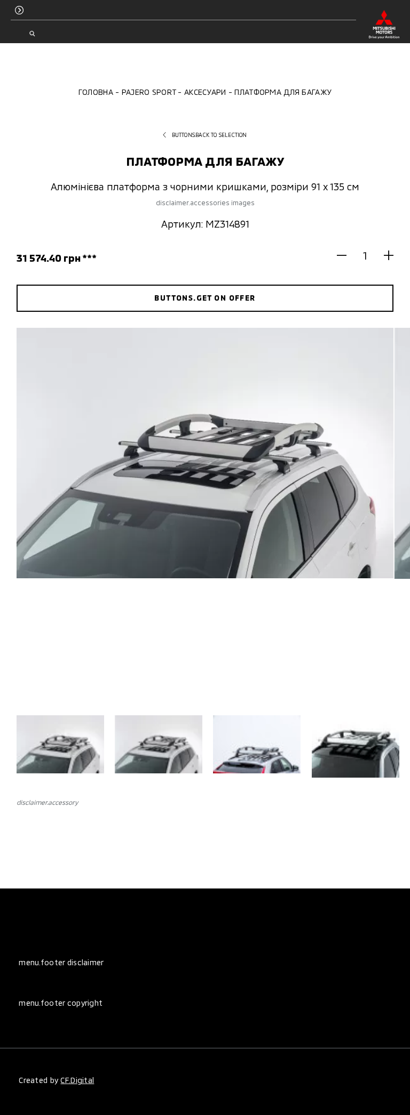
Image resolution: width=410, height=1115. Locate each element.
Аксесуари (205, 91)
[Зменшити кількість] (346, 255)
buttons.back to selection (209, 135)
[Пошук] (32, 33)
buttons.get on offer (204, 297)
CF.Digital (77, 1080)
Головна (95, 91)
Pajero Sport (149, 91)
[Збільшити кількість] (384, 255)
